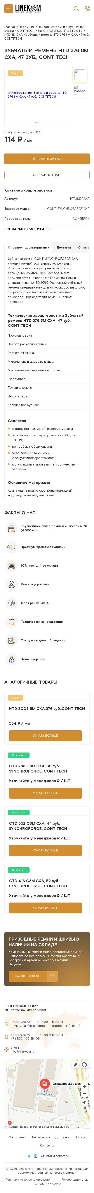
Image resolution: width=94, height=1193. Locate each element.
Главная (10, 27)
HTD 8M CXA (13, 35)
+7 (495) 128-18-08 (25, 1039)
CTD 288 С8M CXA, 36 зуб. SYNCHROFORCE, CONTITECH (38, 769)
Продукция (27, 27)
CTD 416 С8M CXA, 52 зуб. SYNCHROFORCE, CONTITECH (38, 883)
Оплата (80, 1137)
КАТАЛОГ (8, 8)
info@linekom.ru (22, 1052)
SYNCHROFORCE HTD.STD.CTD (60, 31)
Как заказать (40, 1137)
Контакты (47, 1146)
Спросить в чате (47, 175)
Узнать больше (45, 736)
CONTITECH (26, 31)
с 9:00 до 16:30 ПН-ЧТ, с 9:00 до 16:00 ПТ (87, 8)
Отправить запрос (47, 159)
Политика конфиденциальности (27, 1180)
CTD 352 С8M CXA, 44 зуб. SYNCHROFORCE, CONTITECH (38, 826)
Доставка (62, 1137)
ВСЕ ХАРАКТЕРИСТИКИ (24, 229)
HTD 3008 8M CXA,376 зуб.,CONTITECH (47, 708)
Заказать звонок (27, 976)
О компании (17, 1137)
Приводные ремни (51, 27)
